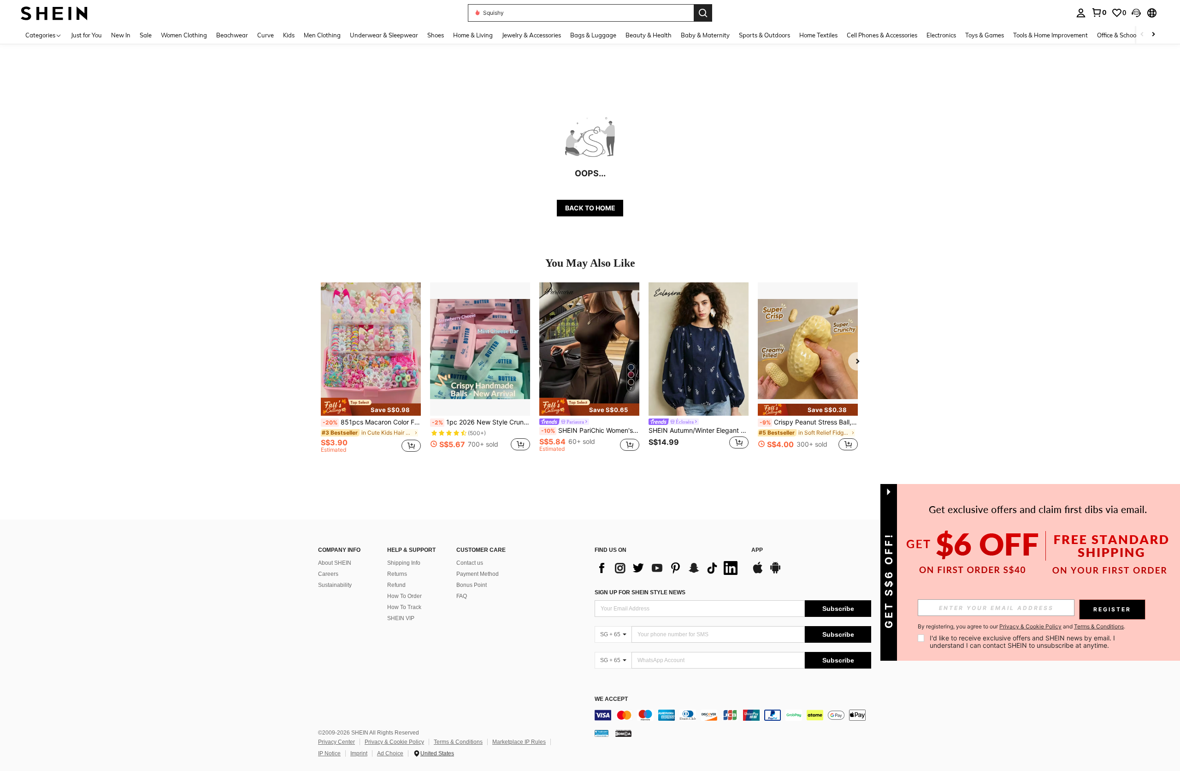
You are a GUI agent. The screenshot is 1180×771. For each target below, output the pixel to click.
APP (757, 550)
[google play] (775, 572)
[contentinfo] (733, 715)
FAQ (461, 596)
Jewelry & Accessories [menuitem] (531, 35)
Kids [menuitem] (289, 35)
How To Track (404, 607)
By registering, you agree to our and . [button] (1021, 626)
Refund (396, 585)
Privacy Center (336, 742)
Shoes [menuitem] (435, 35)
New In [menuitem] (120, 35)
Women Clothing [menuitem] (184, 35)
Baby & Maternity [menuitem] (705, 35)
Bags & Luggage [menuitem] (593, 35)
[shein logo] (54, 12)
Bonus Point (471, 585)
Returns (397, 574)
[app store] (757, 572)
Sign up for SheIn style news (640, 592)
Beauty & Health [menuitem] (648, 35)
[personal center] (1080, 12)
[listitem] (371, 371)
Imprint (358, 753)
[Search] (703, 13)
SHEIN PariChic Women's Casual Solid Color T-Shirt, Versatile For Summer (590, 430)
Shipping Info (403, 563)
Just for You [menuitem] (86, 35)
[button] (1136, 12)
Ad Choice (390, 753)
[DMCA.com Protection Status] (623, 733)
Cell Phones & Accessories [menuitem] (882, 35)
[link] (1099, 12)
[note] (371, 406)
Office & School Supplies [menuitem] (1129, 35)
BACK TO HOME (590, 208)
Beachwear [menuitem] (232, 35)
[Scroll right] (1153, 35)
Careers (328, 574)
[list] (668, 568)
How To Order (404, 596)
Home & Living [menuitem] (473, 35)
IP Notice (329, 753)
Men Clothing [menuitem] (322, 35)
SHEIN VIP (400, 618)
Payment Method (477, 574)
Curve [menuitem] (265, 35)
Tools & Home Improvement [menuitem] (1050, 35)
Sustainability (335, 585)
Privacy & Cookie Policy (394, 742)
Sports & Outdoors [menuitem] (764, 35)
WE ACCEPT (611, 699)
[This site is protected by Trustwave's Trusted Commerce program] (601, 733)
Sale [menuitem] (146, 35)
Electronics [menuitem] (941, 35)
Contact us (469, 563)
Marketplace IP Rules (519, 742)
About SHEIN (334, 563)
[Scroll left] (1142, 35)
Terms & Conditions (458, 742)
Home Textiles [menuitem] (818, 35)
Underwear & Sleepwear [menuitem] (384, 35)
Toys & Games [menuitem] (984, 35)
